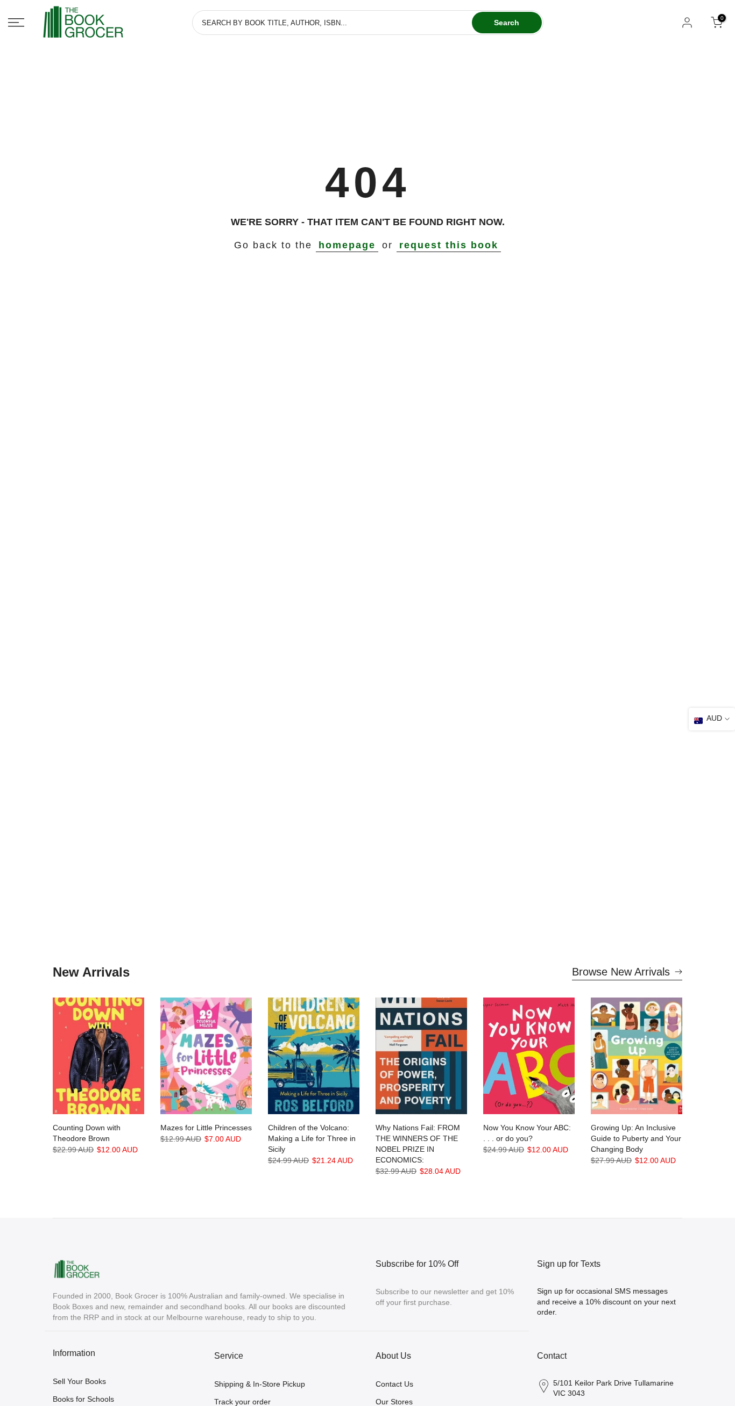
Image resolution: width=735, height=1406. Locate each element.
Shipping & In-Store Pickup (259, 1384)
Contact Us (394, 1384)
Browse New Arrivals (621, 972)
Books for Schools (83, 1399)
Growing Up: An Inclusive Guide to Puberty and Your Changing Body (636, 1138)
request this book (448, 245)
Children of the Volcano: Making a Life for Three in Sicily (312, 1138)
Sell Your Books (79, 1381)
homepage (347, 245)
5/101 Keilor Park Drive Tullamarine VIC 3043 (613, 1388)
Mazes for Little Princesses (206, 1127)
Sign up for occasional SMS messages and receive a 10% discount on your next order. (606, 1301)
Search (506, 22)
